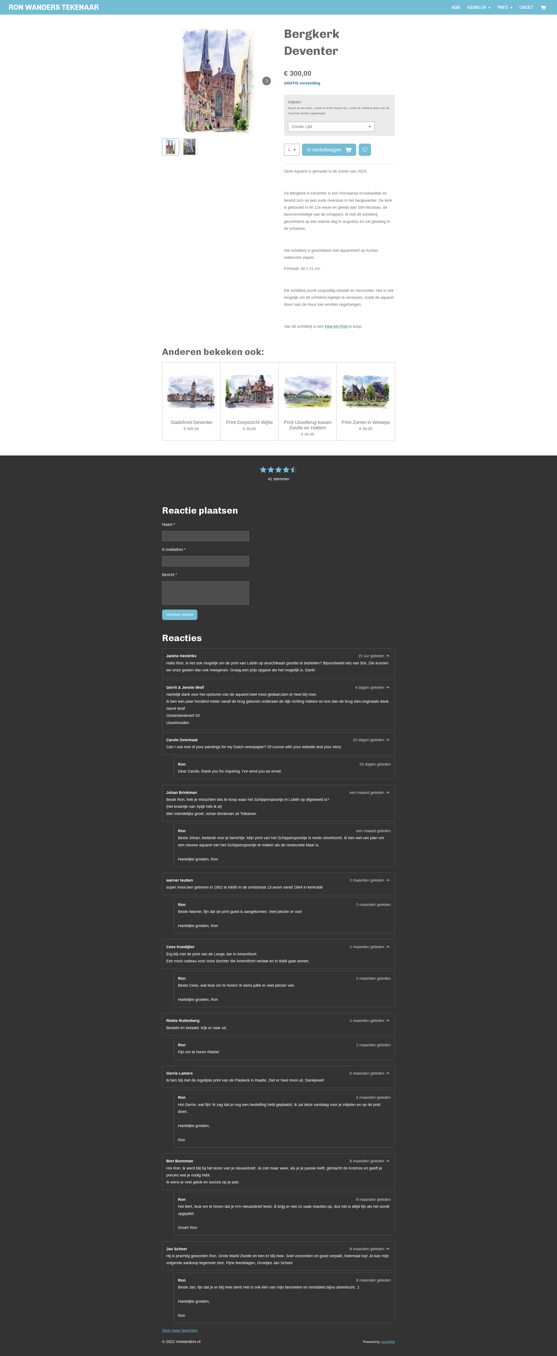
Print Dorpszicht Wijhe (249, 422)
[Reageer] (388, 656)
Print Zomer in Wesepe (366, 422)
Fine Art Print (336, 326)
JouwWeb (388, 1342)
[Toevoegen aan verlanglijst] (365, 150)
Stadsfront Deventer (191, 422)
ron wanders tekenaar (54, 7)
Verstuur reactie (179, 614)
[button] (170, 146)
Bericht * (169, 575)
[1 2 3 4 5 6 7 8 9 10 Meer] (292, 150)
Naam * (168, 524)
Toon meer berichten (180, 1330)
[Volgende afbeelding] (266, 81)
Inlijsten (294, 102)
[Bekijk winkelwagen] (543, 7)
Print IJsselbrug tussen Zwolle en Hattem (308, 425)
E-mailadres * (174, 549)
